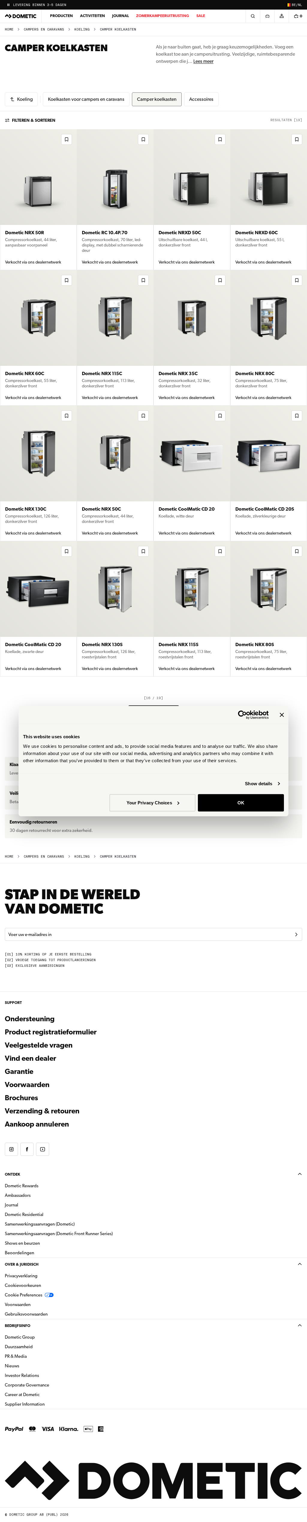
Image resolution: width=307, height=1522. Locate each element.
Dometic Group (39, 1337)
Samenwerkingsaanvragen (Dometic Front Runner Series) (59, 1233)
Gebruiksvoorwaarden (26, 1314)
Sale (200, 15)
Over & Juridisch (21, 1264)
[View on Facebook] (27, 1149)
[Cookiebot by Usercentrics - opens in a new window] (242, 714)
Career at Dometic (41, 1394)
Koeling (82, 29)
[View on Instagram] (11, 1149)
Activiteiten (92, 15)
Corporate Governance (46, 1385)
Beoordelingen (19, 1252)
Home (9, 29)
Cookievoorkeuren (23, 1285)
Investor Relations (41, 1375)
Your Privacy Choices (149, 802)
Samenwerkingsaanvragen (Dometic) (40, 1224)
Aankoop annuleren (37, 1124)
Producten (61, 15)
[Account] (281, 16)
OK (240, 802)
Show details (258, 783)
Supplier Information (25, 1404)
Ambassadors (18, 1195)
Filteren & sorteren (33, 120)
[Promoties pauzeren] (8, 4)
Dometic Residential (43, 1214)
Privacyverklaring (21, 1276)
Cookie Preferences (23, 1295)
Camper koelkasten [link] (118, 29)
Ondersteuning (30, 1019)
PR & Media (34, 1356)
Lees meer (203, 61)
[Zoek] (253, 16)
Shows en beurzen (22, 1243)
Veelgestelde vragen (39, 1045)
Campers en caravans (44, 29)
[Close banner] (282, 715)
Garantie (19, 1071)
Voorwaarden (27, 1084)
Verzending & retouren (42, 1111)
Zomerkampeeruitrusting (162, 15)
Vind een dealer (30, 1058)
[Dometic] (21, 16)
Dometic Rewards (21, 1185)
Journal (120, 15)
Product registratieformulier (51, 1032)
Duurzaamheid (19, 1346)
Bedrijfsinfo (17, 1325)
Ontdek (12, 1174)
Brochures (54, 1097)
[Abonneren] (296, 934)
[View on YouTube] (42, 1149)
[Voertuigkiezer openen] (267, 16)
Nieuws (31, 1366)
